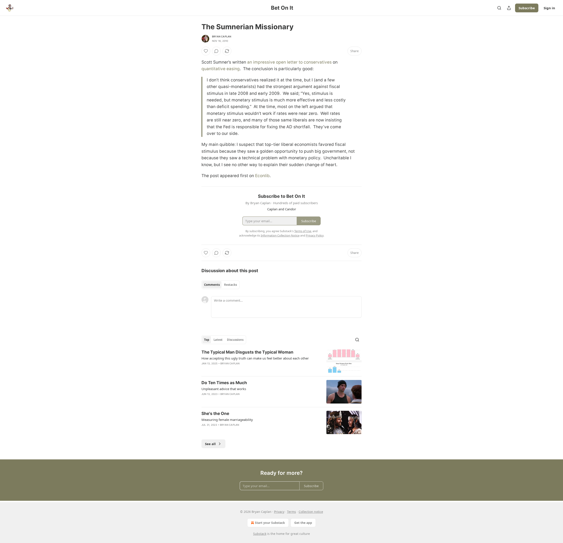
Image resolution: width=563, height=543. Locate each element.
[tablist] (220, 284)
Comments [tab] (212, 285)
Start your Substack (270, 523)
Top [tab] (206, 340)
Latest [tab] (218, 340)
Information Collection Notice (280, 235)
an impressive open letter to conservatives (289, 62)
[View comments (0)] (216, 51)
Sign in (549, 8)
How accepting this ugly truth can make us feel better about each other (255, 358)
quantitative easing (220, 68)
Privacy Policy (315, 235)
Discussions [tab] (235, 340)
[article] (281, 361)
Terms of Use (302, 231)
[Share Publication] (509, 8)
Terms (291, 512)
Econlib (262, 175)
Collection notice (311, 512)
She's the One (215, 413)
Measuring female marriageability (227, 419)
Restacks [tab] (230, 285)
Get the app (303, 523)
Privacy (279, 512)
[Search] (499, 8)
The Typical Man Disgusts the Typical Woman (247, 352)
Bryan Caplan (221, 36)
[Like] (205, 51)
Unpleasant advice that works (223, 389)
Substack (259, 534)
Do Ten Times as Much (224, 382)
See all (210, 444)
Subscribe (527, 8)
